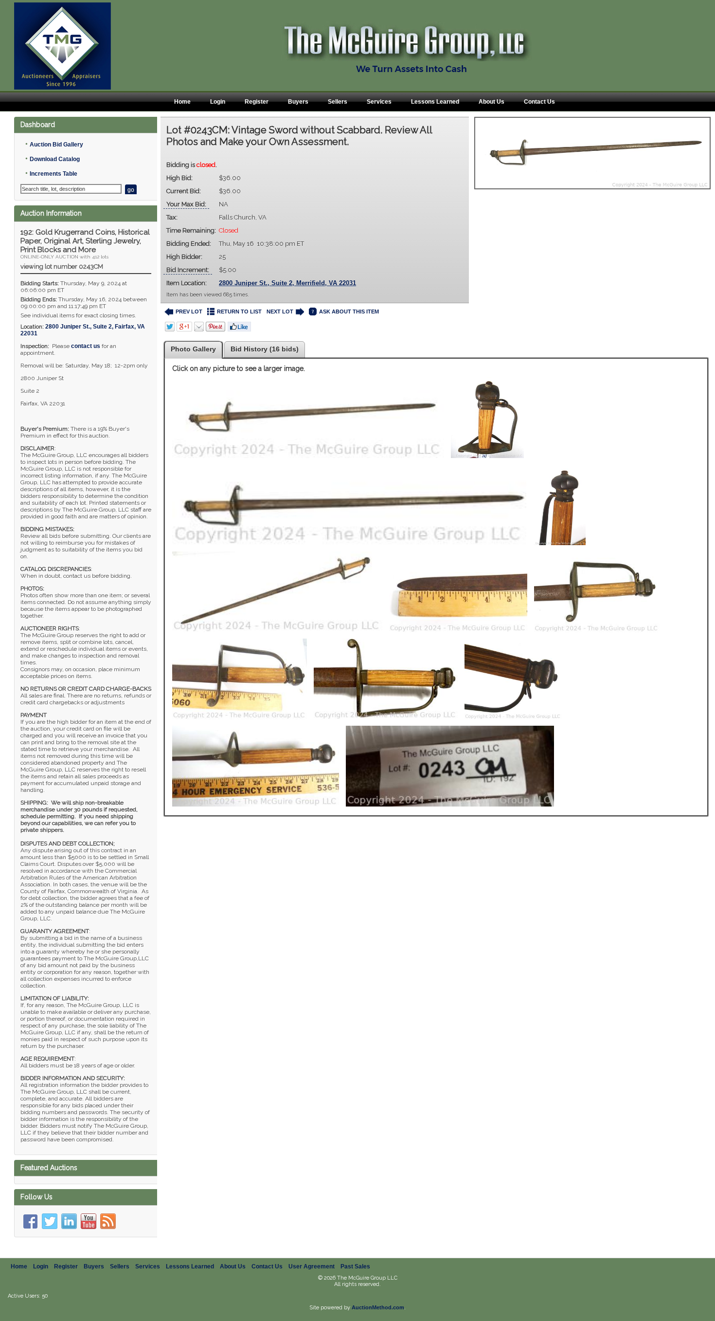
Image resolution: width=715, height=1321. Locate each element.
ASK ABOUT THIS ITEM (349, 311)
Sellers (337, 101)
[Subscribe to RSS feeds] (108, 1221)
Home (182, 101)
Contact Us (539, 101)
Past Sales (355, 1266)
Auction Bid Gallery (56, 144)
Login (217, 101)
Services (379, 101)
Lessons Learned (435, 101)
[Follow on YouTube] (88, 1221)
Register (256, 101)
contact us (85, 346)
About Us (491, 101)
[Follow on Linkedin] (69, 1221)
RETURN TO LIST (239, 311)
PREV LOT (189, 311)
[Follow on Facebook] (30, 1221)
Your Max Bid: (186, 204)
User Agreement (311, 1266)
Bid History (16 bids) (265, 349)
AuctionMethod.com (378, 1307)
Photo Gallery (193, 349)
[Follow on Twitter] (49, 1221)
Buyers (298, 101)
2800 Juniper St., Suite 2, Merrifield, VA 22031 (287, 283)
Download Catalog (55, 159)
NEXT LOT (280, 311)
